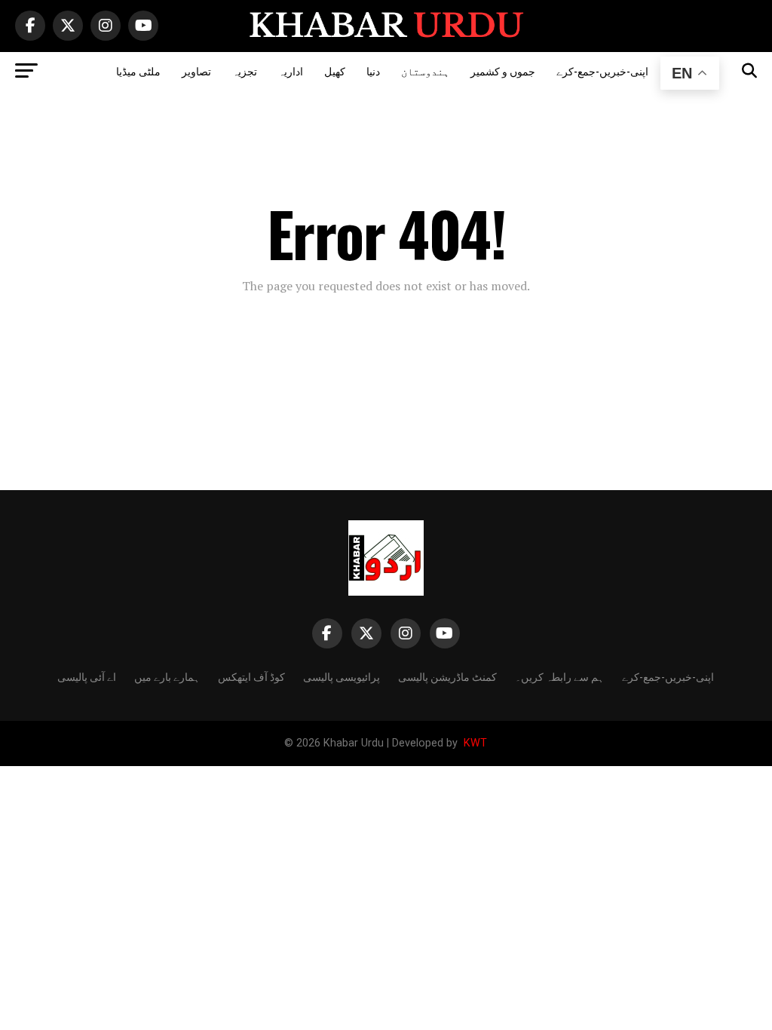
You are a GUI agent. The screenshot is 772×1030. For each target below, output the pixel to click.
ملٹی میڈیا (138, 70)
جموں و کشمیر (502, 70)
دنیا (373, 70)
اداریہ (290, 70)
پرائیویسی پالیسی (341, 676)
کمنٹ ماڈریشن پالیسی (447, 676)
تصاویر (196, 70)
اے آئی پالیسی (86, 676)
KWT (474, 743)
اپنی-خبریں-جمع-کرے (602, 70)
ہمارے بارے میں (167, 676)
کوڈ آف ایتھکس (251, 676)
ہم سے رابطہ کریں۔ (559, 676)
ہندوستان (425, 70)
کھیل (334, 70)
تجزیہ (244, 70)
